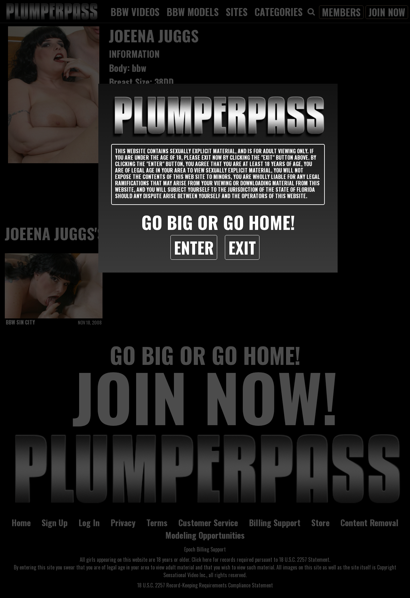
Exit (242, 247)
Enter (194, 247)
